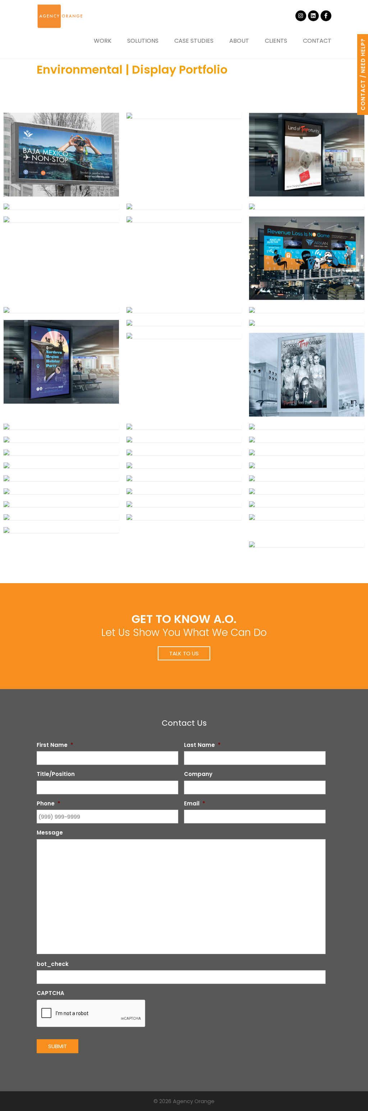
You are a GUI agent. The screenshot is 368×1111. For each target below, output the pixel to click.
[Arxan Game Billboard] (306, 258)
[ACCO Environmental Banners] (184, 517)
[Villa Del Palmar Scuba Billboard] (61, 154)
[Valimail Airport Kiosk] (184, 206)
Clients (276, 41)
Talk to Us (184, 653)
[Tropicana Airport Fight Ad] (184, 452)
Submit (57, 1046)
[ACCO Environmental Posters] (306, 504)
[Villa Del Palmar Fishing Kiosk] (61, 530)
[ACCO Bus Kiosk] (61, 517)
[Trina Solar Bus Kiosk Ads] (184, 310)
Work (102, 41)
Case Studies (193, 41)
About (239, 41)
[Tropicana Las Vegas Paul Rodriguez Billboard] (184, 426)
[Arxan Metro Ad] (184, 115)
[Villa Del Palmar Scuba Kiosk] (306, 517)
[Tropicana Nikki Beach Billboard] (184, 504)
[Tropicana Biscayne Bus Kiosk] (184, 491)
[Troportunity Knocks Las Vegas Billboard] (306, 452)
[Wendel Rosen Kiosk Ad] (61, 206)
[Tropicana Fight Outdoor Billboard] (61, 452)
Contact (317, 41)
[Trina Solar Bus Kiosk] (306, 310)
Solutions (142, 41)
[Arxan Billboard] (61, 310)
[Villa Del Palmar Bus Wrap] (306, 544)
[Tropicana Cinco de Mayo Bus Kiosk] (61, 491)
